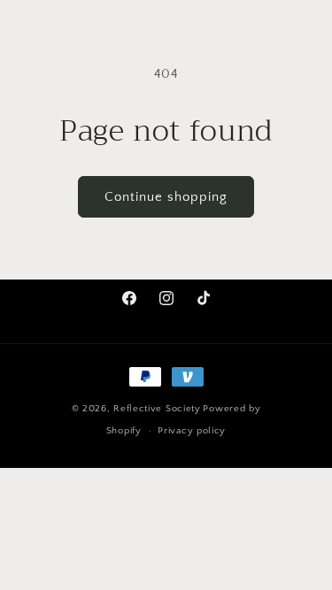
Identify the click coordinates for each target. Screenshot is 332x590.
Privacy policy (192, 430)
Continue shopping (166, 196)
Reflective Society (157, 408)
